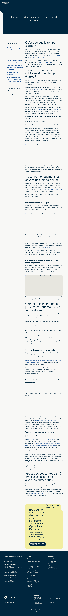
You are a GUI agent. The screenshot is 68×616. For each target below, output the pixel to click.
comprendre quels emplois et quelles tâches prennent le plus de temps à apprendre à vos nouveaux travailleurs (44, 360)
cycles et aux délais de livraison (37, 57)
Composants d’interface (32, 587)
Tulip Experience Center (39, 598)
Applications (29, 585)
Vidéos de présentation (31, 580)
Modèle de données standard (33, 581)
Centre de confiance (38, 603)
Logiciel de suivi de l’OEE (9, 580)
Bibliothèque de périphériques (33, 582)
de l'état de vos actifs (47, 439)
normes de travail (54, 387)
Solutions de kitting (8, 561)
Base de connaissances (53, 563)
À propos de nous (37, 597)
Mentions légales (53, 597)
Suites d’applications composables (34, 584)
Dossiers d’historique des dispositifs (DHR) (13, 567)
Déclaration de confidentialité (24, 611)
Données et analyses (31, 568)
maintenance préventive (44, 62)
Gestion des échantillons (9, 581)
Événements (50, 566)
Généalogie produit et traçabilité (10, 572)
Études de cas (51, 567)
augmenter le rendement (36, 493)
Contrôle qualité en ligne (32, 559)
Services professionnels (32, 573)
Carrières (36, 599)
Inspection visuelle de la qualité (33, 561)
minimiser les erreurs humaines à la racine (46, 420)
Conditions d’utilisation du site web (11, 611)
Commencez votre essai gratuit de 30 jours (37, 544)
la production (58, 109)
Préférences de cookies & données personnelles (33, 613)
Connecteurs (29, 586)
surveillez (39, 109)
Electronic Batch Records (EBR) (10, 566)
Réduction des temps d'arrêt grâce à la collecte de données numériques (14, 79)
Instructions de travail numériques (11, 558)
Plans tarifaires (51, 570)
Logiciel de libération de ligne (10, 571)
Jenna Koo (28, 26)
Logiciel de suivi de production (10, 577)
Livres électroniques (52, 561)
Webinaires (50, 559)
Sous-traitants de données (55, 598)
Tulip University (51, 558)
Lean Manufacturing (33, 11)
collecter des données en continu (52, 189)
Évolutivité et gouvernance (32, 572)
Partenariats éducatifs (54, 599)
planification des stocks (55, 55)
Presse (35, 601)
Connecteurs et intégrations (32, 570)
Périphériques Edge (31, 575)
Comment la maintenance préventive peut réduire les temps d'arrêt (15, 67)
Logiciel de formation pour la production (12, 559)
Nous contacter (53, 602)
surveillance (30, 439)
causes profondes (39, 89)
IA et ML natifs (30, 567)
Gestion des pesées (8, 568)
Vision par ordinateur (31, 571)
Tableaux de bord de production (10, 579)
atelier (55, 332)
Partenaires (36, 602)
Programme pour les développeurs (56, 601)
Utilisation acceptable (58, 611)
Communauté (50, 562)
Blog (49, 565)
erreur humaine (45, 247)
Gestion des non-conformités (33, 558)
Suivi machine (36, 250)
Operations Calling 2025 (53, 568)
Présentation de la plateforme (33, 566)
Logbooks (6, 570)
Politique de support (49, 611)
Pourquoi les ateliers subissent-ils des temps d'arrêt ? (14, 55)
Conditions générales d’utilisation (38, 611)
